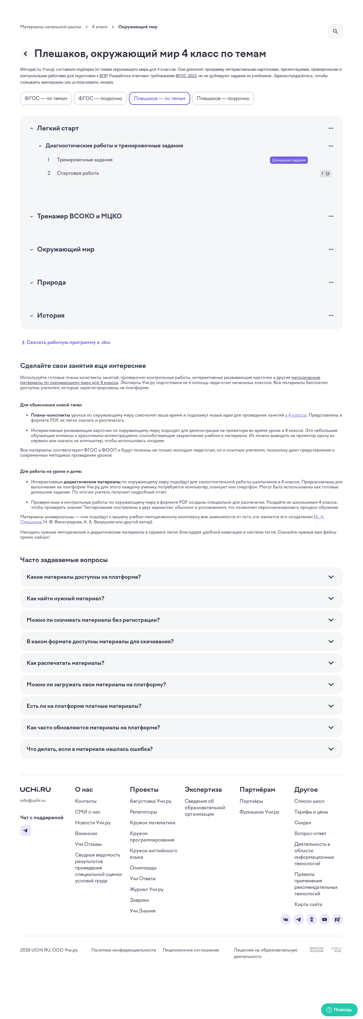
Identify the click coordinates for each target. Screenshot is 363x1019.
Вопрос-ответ (310, 833)
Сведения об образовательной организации (205, 807)
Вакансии (86, 833)
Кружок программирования (152, 836)
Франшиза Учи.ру (259, 812)
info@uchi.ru (32, 800)
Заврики (139, 900)
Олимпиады (143, 868)
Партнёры (251, 801)
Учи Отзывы (88, 844)
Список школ (309, 801)
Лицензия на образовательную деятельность (266, 953)
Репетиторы (143, 812)
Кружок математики (152, 823)
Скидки (302, 823)
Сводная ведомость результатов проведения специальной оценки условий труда (98, 868)
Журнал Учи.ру (146, 889)
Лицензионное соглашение (191, 950)
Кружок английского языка (153, 854)
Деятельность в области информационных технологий (314, 854)
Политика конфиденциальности (123, 950)
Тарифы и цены (311, 812)
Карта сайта (308, 904)
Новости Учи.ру (93, 823)
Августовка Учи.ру (150, 801)
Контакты (86, 801)
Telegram (25, 830)
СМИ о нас (88, 812)
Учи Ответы (143, 879)
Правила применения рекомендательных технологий (315, 884)
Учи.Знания (143, 911)
